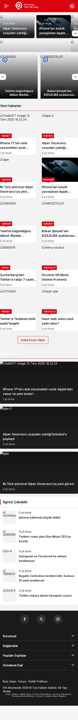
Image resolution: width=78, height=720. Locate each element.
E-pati (8, 694)
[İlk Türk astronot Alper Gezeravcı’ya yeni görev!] (18, 178)
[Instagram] (57, 619)
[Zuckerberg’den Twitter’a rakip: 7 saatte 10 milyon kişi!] (18, 266)
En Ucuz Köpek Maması (42, 694)
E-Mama (15, 694)
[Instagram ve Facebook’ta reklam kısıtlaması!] (39, 556)
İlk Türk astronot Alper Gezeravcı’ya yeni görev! (38, 484)
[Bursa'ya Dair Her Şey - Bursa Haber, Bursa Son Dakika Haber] (27, 6)
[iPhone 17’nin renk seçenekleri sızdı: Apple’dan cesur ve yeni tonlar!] (18, 134)
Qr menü (39, 696)
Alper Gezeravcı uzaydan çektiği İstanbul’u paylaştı (16, 33)
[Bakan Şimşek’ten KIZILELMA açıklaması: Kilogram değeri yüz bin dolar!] (60, 221)
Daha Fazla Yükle (33, 340)
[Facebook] (24, 619)
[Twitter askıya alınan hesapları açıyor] (39, 595)
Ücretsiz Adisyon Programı (55, 696)
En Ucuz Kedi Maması (62, 694)
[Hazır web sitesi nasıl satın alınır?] (60, 309)
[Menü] (6, 6)
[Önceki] (3, 77)
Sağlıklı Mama (25, 694)
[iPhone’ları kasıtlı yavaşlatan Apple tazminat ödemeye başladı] (60, 178)
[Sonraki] (75, 33)
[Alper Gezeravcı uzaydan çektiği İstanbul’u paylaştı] (60, 134)
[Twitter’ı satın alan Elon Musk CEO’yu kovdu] (39, 536)
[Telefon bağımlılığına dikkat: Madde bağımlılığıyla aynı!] (19, 77)
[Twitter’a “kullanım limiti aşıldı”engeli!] (18, 309)
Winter (7, 691)
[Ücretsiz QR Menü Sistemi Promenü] (60, 266)
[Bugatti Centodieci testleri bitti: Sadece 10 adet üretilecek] (39, 576)
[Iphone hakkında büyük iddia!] (39, 517)
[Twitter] (41, 619)
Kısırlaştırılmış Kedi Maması (23, 696)
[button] (72, 6)
